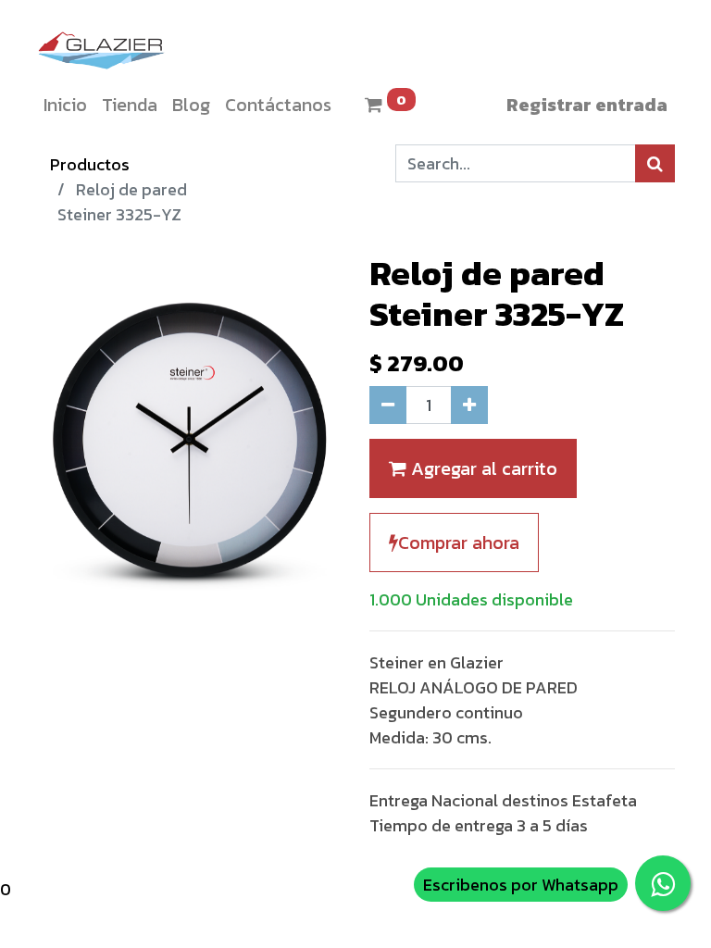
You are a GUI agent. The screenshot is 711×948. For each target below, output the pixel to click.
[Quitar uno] (387, 405)
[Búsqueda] (655, 163)
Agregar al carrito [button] (481, 468)
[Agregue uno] (469, 405)
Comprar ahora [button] (458, 542)
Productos (90, 164)
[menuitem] (65, 104)
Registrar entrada (586, 104)
